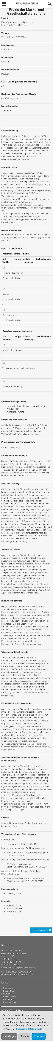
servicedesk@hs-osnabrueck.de (21, 967)
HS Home (7, 993)
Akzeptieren (38, 1036)
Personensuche (10, 996)
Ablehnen (24, 1036)
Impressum (22, 1028)
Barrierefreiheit (9, 1002)
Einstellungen (9, 1036)
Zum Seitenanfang (39, 930)
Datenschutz (35, 1028)
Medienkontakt (9, 999)
